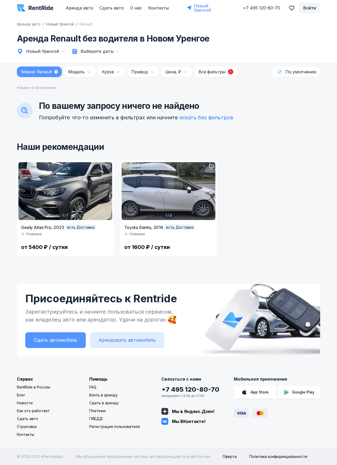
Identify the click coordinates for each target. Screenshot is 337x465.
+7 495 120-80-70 (190, 389)
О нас (136, 8)
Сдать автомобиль (55, 340)
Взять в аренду (103, 395)
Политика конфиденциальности (278, 456)
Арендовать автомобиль (127, 340)
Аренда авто (79, 8)
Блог (21, 395)
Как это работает (33, 410)
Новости (25, 403)
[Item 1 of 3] (168, 191)
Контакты (158, 8)
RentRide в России (33, 387)
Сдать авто (112, 8)
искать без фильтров (206, 117)
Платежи (97, 410)
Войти (309, 8)
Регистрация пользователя (114, 426)
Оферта (229, 456)
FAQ (92, 387)
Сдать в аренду (104, 403)
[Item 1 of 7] (65, 191)
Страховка (27, 426)
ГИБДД (96, 418)
